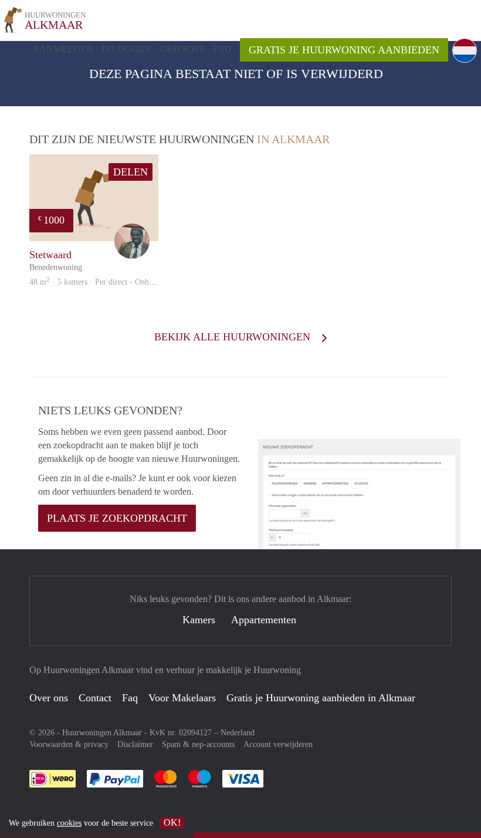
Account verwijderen (278, 744)
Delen (130, 172)
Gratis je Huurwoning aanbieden (344, 50)
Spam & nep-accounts (198, 744)
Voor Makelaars (182, 698)
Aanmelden (62, 49)
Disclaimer (135, 744)
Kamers (198, 620)
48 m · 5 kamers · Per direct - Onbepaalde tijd (108, 282)
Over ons (48, 698)
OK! (172, 822)
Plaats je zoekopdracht (117, 518)
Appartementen (263, 620)
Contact (95, 698)
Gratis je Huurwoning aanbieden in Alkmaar (320, 698)
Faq (130, 698)
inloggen (126, 49)
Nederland (238, 732)
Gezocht (182, 49)
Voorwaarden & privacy (69, 744)
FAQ (222, 49)
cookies (69, 823)
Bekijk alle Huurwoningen (233, 337)
